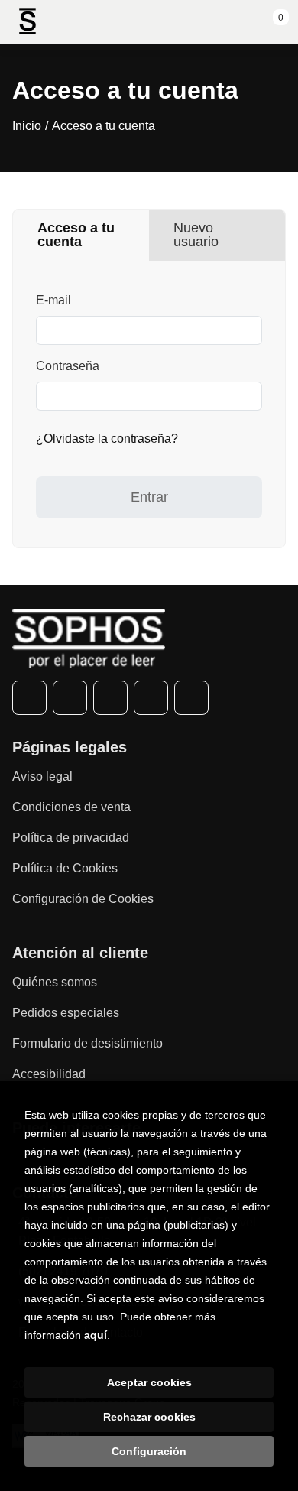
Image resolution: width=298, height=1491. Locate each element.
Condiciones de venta (71, 807)
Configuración (149, 1451)
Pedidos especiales (65, 1012)
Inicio (26, 125)
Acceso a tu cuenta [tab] (76, 234)
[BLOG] (191, 698)
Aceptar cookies (149, 1382)
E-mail (53, 300)
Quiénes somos (54, 982)
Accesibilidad (49, 1073)
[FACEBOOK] (29, 698)
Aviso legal (42, 776)
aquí (95, 1335)
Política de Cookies (65, 868)
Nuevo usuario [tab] (196, 234)
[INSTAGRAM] (110, 698)
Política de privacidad (70, 837)
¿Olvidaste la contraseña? (107, 438)
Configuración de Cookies (83, 898)
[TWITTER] (70, 698)
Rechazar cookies (149, 1417)
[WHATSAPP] (151, 698)
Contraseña (67, 365)
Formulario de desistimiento (87, 1043)
